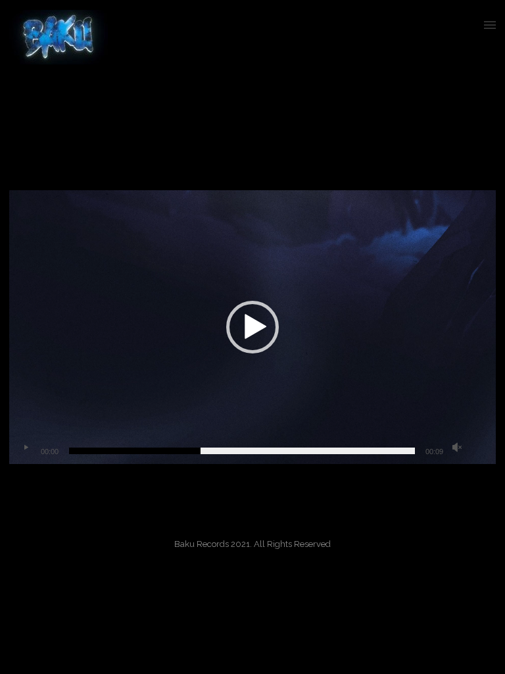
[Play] (25, 447)
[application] (252, 327)
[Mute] (457, 447)
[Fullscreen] (478, 447)
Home (375, 105)
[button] (252, 327)
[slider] (242, 451)
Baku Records (417, 105)
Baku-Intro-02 (472, 105)
